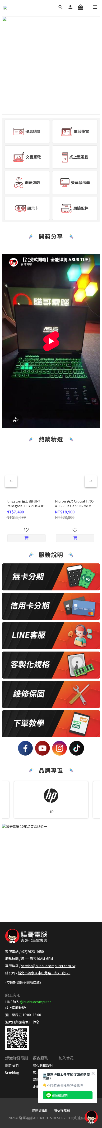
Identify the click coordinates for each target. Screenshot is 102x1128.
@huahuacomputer (35, 1001)
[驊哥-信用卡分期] (51, 606)
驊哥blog (12, 1072)
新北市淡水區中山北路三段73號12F (44, 972)
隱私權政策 (62, 1110)
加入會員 (66, 1058)
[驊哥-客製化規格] (51, 665)
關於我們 (12, 1065)
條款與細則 (40, 1110)
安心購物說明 (43, 1065)
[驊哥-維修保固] (51, 694)
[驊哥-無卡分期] (51, 576)
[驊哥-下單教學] (51, 723)
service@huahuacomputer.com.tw (48, 965)
